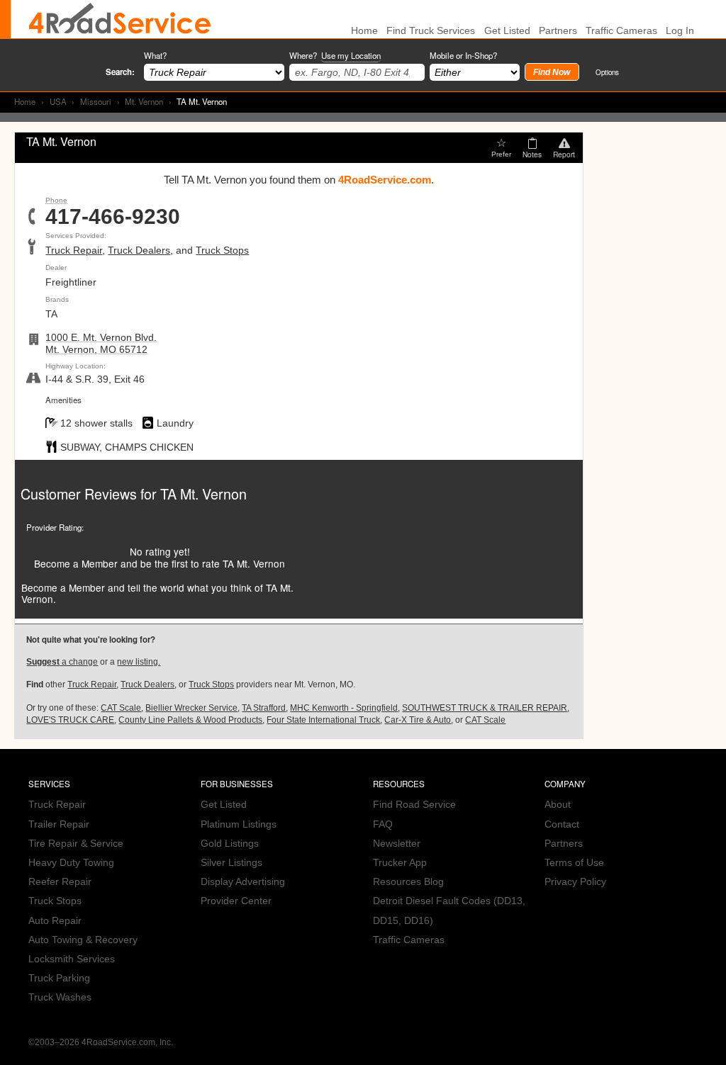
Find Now (551, 72)
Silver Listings (231, 862)
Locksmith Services (71, 959)
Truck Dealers (139, 250)
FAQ (383, 824)
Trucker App (400, 862)
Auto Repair (55, 920)
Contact (561, 824)
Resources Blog (408, 882)
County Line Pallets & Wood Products (190, 720)
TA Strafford (264, 708)
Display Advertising (243, 882)
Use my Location (351, 55)
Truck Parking (59, 978)
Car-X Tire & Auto (417, 720)
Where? (335, 55)
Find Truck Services (430, 31)
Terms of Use (574, 862)
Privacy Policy (575, 882)
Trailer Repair (58, 824)
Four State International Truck (323, 720)
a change (62, 662)
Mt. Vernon (144, 101)
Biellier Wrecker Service (191, 708)
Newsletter (396, 843)
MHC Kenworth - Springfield (344, 708)
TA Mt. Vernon (203, 493)
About (557, 804)
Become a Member (76, 563)
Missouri (95, 101)
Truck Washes (59, 997)
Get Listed (507, 31)
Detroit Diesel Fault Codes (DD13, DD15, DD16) (449, 910)
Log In (680, 31)
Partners (558, 31)
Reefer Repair (59, 882)
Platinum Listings (239, 824)
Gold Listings (230, 843)
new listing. (138, 662)
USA (58, 101)
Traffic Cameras (621, 31)
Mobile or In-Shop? (463, 55)
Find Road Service (414, 804)
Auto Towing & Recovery (83, 940)
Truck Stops (222, 250)
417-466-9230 (112, 216)
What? (155, 55)
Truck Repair (73, 250)
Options (607, 72)
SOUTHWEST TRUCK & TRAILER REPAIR (484, 708)
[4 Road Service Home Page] (120, 19)
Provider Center (236, 901)
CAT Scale (121, 708)
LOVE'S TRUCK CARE (70, 720)
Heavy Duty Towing (71, 862)
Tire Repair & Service (75, 843)
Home (24, 101)
